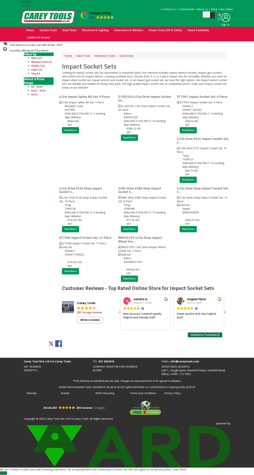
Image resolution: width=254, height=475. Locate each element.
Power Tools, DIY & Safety (165, 30)
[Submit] (212, 15)
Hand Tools (69, 30)
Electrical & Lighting (95, 30)
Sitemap (31, 393)
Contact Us (168, 9)
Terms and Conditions (143, 393)
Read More (70, 130)
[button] (97, 14)
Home (30, 30)
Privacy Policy (172, 393)
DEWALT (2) (38, 65)
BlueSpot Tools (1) (41, 61)
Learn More (179, 469)
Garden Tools (48, 30)
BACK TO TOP (10, 354)
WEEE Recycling (104, 393)
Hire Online (225, 9)
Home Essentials (198, 30)
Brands (65, 393)
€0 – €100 (37, 86)
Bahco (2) (36, 58)
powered (221, 423)
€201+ (34, 94)
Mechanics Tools (105, 56)
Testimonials (185, 9)
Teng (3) (35, 73)
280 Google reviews (89, 312)
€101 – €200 (38, 90)
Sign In (225, 24)
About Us (201, 9)
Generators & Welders (128, 30)
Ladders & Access (38, 37)
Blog (213, 9)
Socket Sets (126, 56)
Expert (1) (36, 69)
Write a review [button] (90, 320)
